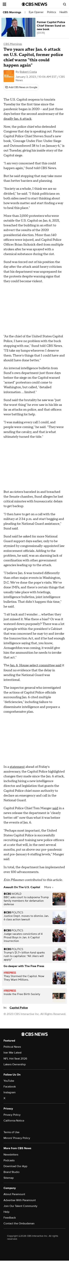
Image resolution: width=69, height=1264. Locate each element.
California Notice (14, 1120)
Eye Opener (36, 12)
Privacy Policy (12, 1114)
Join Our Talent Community (20, 1206)
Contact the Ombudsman (19, 1223)
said (55, 808)
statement (17, 767)
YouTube (9, 1080)
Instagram (10, 1092)
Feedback (10, 1217)
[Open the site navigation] (12, 4)
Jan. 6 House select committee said (35, 665)
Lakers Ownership (15, 1064)
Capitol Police (19, 1007)
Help (6, 1211)
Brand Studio (11, 1172)
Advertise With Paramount (20, 1200)
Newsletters (11, 1154)
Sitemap (9, 1177)
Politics (51, 12)
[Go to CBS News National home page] (34, 4)
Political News (12, 1046)
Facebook (10, 1086)
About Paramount (14, 1194)
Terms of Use (11, 1132)
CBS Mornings (12, 12)
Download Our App (15, 1166)
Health (63, 12)
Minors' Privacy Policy (17, 1138)
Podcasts (9, 1160)
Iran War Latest (13, 1052)
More (48, 887)
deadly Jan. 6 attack (17, 119)
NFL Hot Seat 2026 (15, 1058)
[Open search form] (64, 4)
